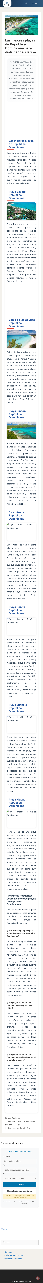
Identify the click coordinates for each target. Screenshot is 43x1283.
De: (4, 1165)
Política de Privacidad (14, 1255)
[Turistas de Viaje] (7, 3)
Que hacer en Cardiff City (19, 1128)
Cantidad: (7, 1156)
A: (4, 1174)
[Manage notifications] (38, 1278)
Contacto (8, 1252)
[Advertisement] (21, 120)
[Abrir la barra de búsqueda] (26, 3)
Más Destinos (14, 1118)
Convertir (20, 1184)
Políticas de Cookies (13, 1259)
